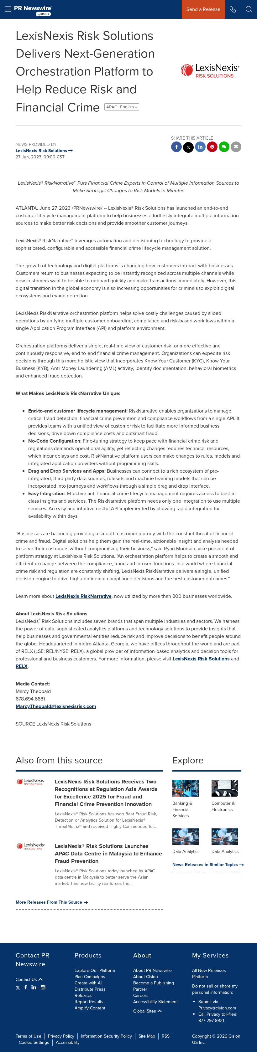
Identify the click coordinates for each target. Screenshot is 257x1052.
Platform (200, 976)
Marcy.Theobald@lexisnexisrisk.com (56, 706)
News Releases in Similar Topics (205, 865)
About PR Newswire (152, 970)
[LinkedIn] (34, 987)
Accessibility (68, 1042)
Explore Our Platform (95, 970)
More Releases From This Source (49, 902)
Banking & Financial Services (182, 809)
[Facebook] (26, 987)
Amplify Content (90, 1008)
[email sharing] (236, 147)
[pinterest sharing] (212, 147)
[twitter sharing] (188, 148)
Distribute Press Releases (90, 992)
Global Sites (145, 1011)
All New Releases (209, 970)
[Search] (249, 9)
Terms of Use (28, 1036)
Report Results (89, 1001)
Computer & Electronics (223, 806)
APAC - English (120, 107)
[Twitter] (19, 987)
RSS (166, 1036)
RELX (22, 666)
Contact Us (27, 980)
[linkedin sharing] (200, 147)
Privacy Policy (61, 1036)
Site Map (147, 1036)
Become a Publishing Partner (153, 986)
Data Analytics (186, 851)
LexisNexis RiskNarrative (83, 596)
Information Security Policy (106, 1036)
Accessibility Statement (155, 1001)
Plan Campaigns (90, 976)
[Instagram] (43, 987)
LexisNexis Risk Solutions (201, 658)
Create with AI (88, 983)
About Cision (145, 976)
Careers (141, 995)
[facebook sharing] (176, 147)
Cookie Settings (34, 1042)
